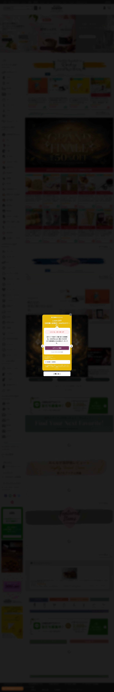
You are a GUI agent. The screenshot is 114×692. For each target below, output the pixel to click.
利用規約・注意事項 (51, 362)
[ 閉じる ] (57, 374)
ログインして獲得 (57, 348)
